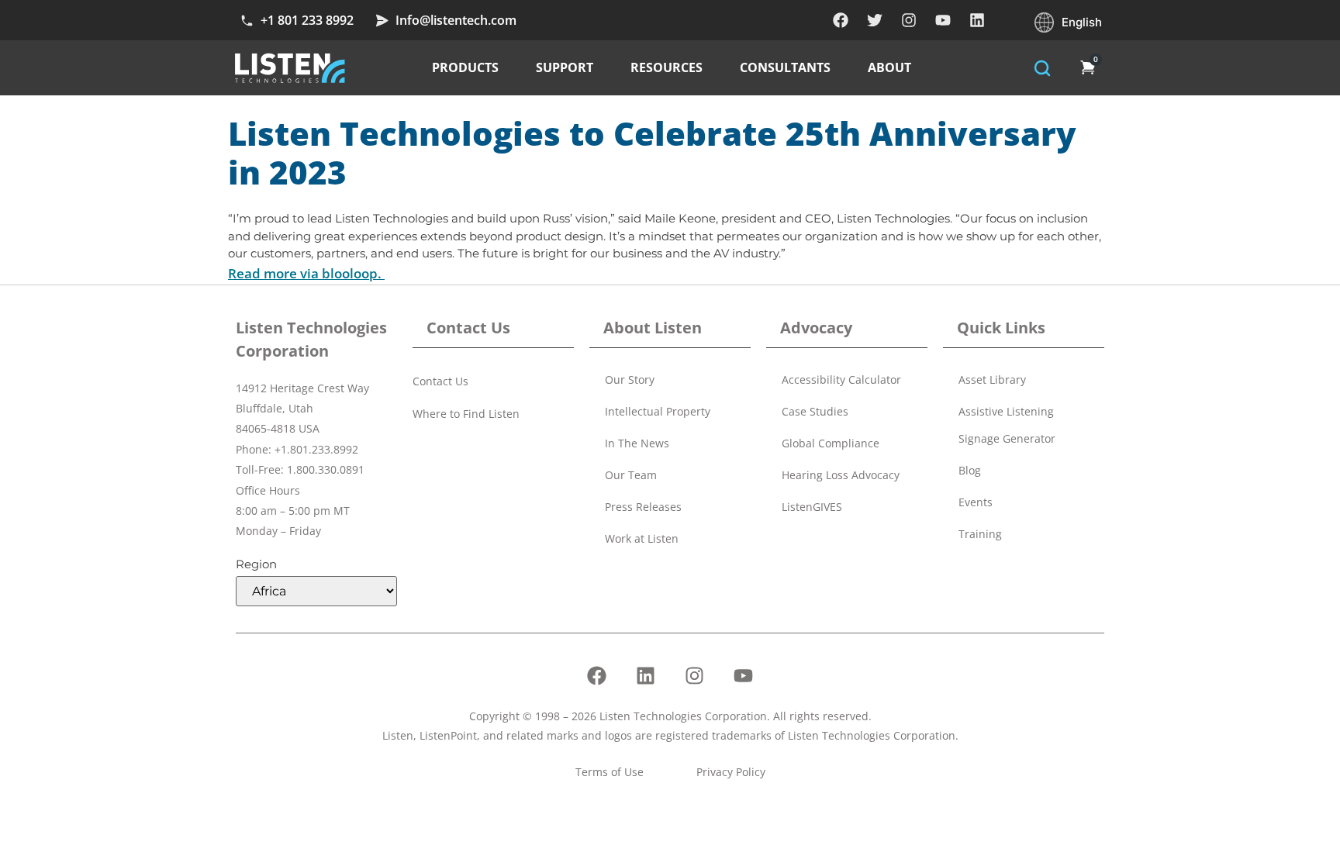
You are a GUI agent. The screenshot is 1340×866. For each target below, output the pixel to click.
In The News (637, 443)
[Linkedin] (977, 20)
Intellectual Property (657, 411)
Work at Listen (642, 538)
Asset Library (992, 379)
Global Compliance (830, 443)
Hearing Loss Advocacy (841, 475)
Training (980, 533)
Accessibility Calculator (841, 379)
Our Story (629, 379)
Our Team (631, 475)
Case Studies (815, 411)
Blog (969, 470)
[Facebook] (840, 20)
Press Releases (643, 506)
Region (256, 564)
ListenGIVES (812, 506)
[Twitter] (874, 20)
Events (975, 502)
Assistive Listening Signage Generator (1006, 425)
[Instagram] (908, 20)
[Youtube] (943, 20)
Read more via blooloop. (306, 273)
